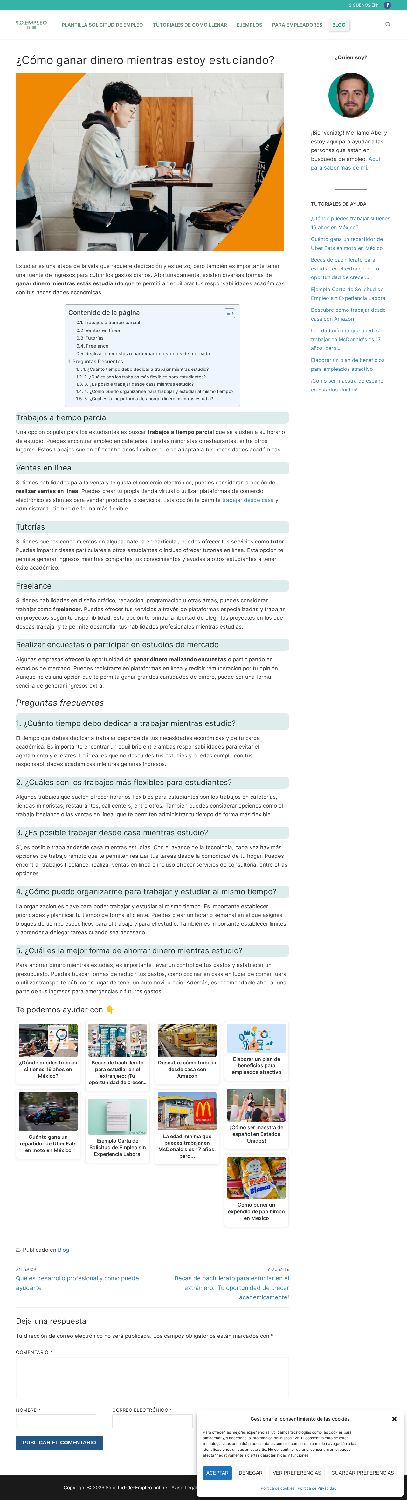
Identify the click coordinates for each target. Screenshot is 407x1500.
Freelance (97, 346)
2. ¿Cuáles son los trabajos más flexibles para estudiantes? (145, 376)
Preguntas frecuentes (97, 361)
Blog (63, 1250)
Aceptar (217, 1473)
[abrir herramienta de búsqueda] (388, 25)
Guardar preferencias (362, 1473)
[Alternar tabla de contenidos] (226, 313)
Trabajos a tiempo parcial (112, 322)
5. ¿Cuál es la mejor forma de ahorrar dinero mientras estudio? (148, 398)
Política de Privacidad (317, 1488)
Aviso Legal (184, 1487)
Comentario (34, 1352)
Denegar (251, 1473)
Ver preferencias (297, 1473)
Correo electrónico (142, 1410)
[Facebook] (387, 5)
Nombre (28, 1410)
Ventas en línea (103, 330)
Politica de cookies (277, 1488)
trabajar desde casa (248, 500)
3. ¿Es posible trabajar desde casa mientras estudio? (139, 384)
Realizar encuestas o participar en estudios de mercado (148, 354)
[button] (394, 1419)
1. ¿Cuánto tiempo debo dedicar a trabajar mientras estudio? (146, 369)
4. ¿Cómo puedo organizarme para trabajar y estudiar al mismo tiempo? (158, 391)
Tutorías (95, 338)
